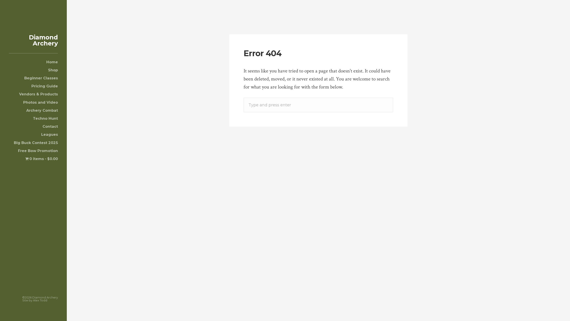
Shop (53, 70)
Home (52, 62)
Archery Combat (42, 110)
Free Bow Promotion (38, 150)
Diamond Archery (43, 40)
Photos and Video (40, 102)
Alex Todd (40, 300)
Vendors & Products (38, 94)
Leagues (49, 134)
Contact (50, 126)
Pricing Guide (44, 86)
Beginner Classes (41, 78)
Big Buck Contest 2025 (36, 142)
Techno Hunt (45, 118)
